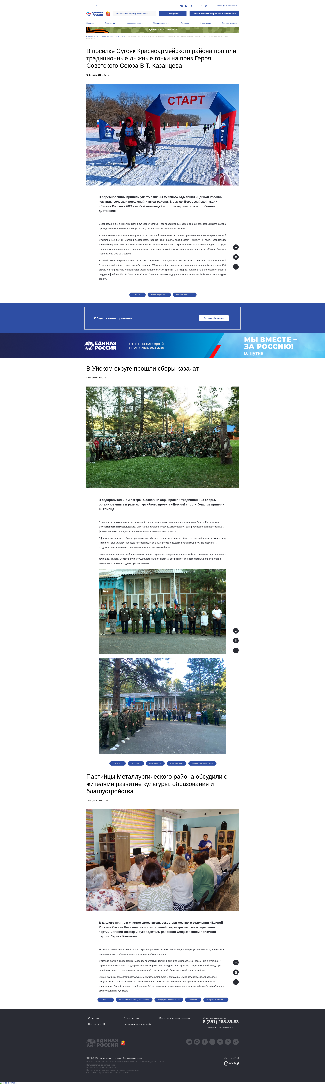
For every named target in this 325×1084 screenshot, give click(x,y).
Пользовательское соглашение (100, 1065)
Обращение (172, 13)
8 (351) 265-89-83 (221, 1021)
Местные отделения (161, 23)
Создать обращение (214, 318)
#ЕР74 (137, 295)
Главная (89, 36)
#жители (193, 1000)
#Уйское (135, 763)
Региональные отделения (174, 1018)
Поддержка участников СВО (162, 30)
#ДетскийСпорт (176, 763)
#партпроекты (155, 763)
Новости (119, 36)
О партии (90, 23)
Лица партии (110, 23)
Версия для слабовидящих (227, 6)
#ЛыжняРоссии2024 (184, 295)
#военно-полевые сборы (202, 763)
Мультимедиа (205, 23)
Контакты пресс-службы (138, 1024)
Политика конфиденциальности (101, 1067)
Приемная (185, 23)
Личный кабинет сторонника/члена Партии (214, 13)
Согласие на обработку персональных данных (107, 1073)
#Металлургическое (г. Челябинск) (134, 1000)
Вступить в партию (229, 23)
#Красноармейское (159, 295)
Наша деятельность (134, 23)
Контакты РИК (96, 1024)
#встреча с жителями (216, 1000)
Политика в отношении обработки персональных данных (112, 1070)
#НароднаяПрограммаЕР (169, 1000)
